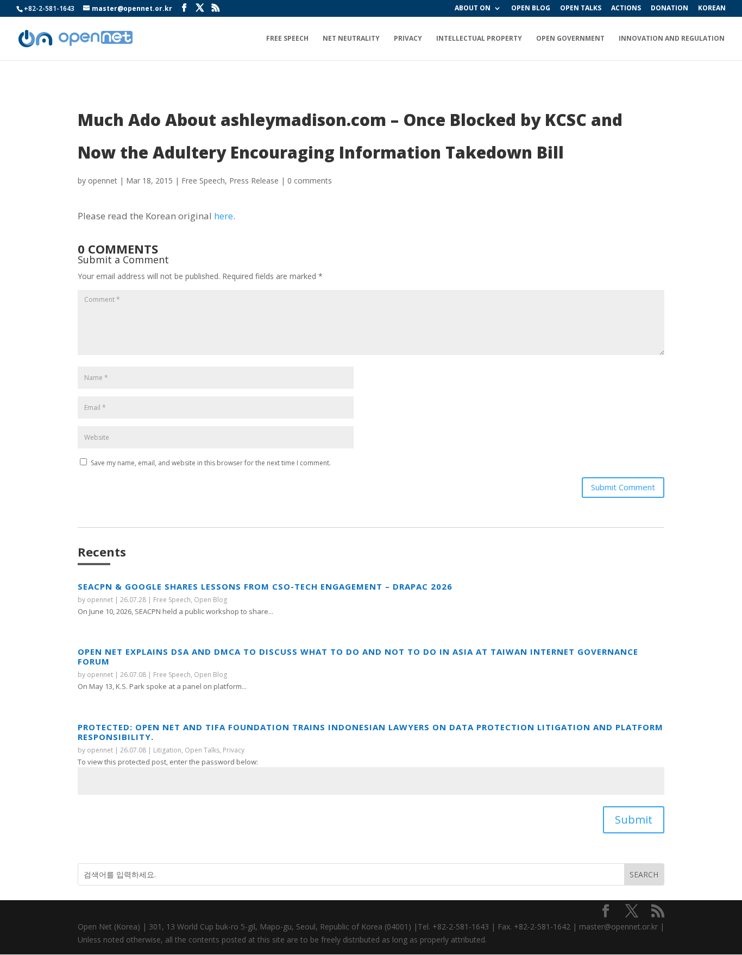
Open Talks (202, 750)
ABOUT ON (473, 8)
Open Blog (210, 599)
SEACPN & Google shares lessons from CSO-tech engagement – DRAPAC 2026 (265, 586)
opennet (102, 180)
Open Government (570, 39)
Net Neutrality (351, 39)
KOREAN (712, 8)
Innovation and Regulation (672, 39)
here (223, 216)
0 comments (309, 180)
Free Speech (287, 39)
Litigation (167, 750)
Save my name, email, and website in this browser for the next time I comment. (211, 462)
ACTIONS (626, 8)
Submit (633, 819)
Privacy (408, 39)
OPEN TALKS (580, 8)
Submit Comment (623, 487)
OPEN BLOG (530, 8)
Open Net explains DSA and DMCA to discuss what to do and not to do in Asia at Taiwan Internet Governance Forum (358, 656)
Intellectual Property (479, 39)
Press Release (254, 180)
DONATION (669, 8)
